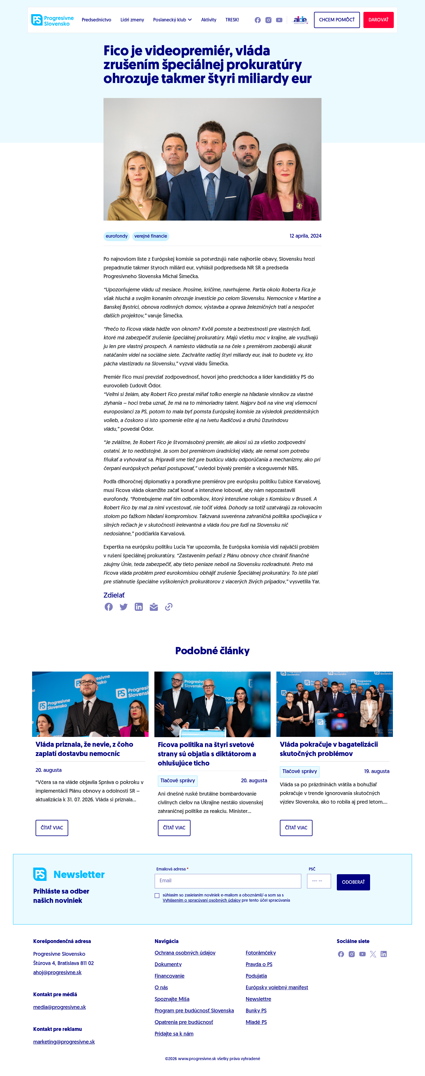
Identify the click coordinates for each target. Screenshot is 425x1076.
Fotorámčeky (261, 953)
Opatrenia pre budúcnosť (184, 1022)
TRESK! (232, 20)
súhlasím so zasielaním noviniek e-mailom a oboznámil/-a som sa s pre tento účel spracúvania (226, 898)
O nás (161, 988)
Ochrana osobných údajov (185, 953)
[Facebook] (109, 607)
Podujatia (256, 976)
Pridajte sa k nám (174, 1034)
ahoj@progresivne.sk (57, 973)
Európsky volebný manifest (277, 988)
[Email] (154, 607)
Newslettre (258, 999)
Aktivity (208, 20)
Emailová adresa (172, 869)
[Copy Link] (169, 607)
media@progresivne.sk (59, 1007)
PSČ (312, 869)
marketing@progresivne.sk (64, 1042)
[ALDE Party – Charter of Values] (299, 20)
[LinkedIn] (139, 607)
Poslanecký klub (169, 20)
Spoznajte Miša (172, 999)
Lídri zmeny (132, 20)
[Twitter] (124, 607)
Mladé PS (256, 1022)
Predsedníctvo (96, 20)
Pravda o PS (259, 965)
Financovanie (169, 976)
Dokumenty (168, 965)
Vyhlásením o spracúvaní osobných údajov (202, 900)
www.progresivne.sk (197, 1059)
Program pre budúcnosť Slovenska (194, 1011)
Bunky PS (256, 1011)
